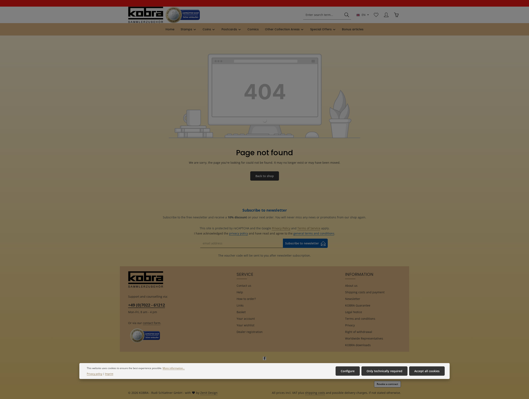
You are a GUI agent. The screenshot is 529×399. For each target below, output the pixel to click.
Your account (246, 319)
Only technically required (384, 371)
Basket (241, 312)
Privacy (350, 325)
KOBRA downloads (358, 345)
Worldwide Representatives (364, 338)
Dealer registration (250, 332)
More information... (174, 368)
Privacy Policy (281, 228)
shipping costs (315, 393)
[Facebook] (264, 359)
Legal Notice (353, 312)
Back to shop (264, 176)
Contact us (244, 286)
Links (240, 305)
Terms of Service (308, 228)
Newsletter (352, 299)
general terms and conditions (313, 233)
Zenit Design (209, 393)
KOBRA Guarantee (357, 305)
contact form (151, 323)
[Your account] (386, 15)
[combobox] (323, 15)
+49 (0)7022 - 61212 (146, 305)
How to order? (246, 299)
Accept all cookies (427, 371)
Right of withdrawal (358, 332)
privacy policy (238, 233)
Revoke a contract (387, 384)
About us (351, 286)
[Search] (346, 15)
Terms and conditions (360, 319)
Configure (348, 371)
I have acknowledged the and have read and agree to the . (264, 233)
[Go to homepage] (145, 15)
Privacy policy (94, 373)
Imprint (109, 373)
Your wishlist (245, 325)
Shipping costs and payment (365, 292)
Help (240, 292)
